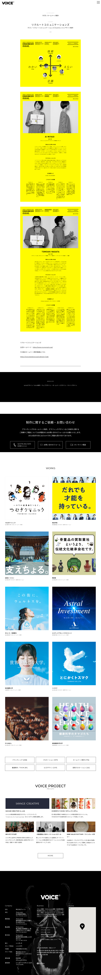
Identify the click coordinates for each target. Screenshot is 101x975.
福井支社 (7, 918)
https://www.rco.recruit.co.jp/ (43, 347)
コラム (55, 916)
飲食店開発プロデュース (54, 914)
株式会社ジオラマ (21, 952)
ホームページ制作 (81, 760)
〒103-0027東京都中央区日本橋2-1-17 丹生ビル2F (24, 936)
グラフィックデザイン (55, 910)
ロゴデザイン (50, 768)
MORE (50, 856)
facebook (41, 963)
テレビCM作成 (59, 912)
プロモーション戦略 (50, 909)
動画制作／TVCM (20, 768)
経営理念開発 (59, 909)
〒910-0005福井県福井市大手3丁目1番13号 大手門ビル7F (23, 920)
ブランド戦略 (40, 909)
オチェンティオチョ (21, 960)
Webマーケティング (50, 912)
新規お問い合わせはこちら (48, 934)
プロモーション (50, 760)
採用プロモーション (81, 768)
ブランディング (19, 760)
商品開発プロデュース (42, 910)
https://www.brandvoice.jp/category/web (34, 357)
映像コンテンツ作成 (42, 914)
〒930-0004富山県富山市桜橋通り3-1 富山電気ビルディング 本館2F (23, 928)
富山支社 (7, 927)
